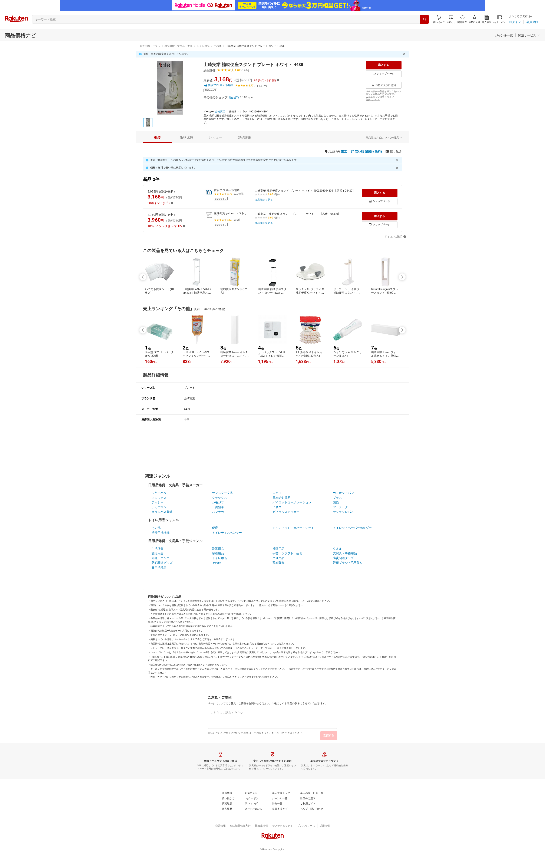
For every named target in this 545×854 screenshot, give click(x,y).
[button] (451, 19)
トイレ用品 (203, 46)
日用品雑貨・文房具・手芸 (177, 46)
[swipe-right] (402, 276)
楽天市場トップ (149, 46)
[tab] (157, 137)
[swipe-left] (142, 276)
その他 (217, 46)
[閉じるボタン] (404, 54)
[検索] (424, 19)
